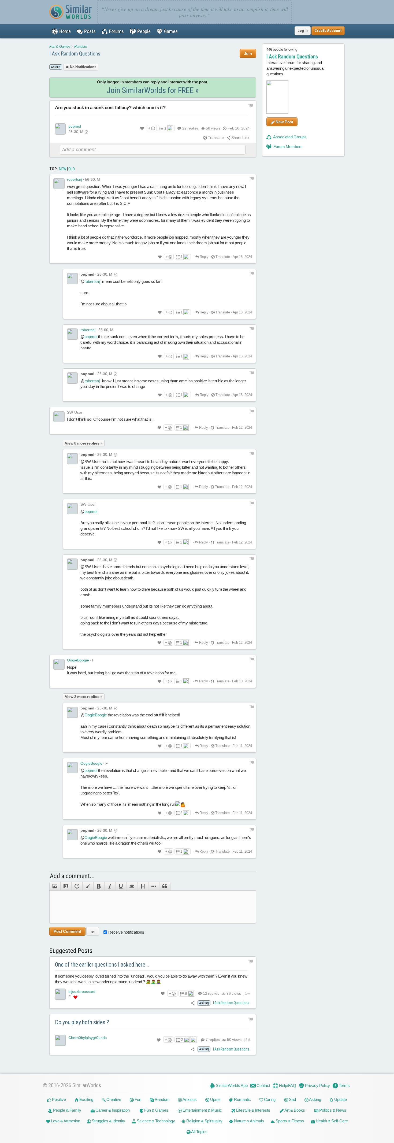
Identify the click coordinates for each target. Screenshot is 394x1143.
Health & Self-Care (331, 1121)
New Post (284, 122)
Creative (113, 1099)
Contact (263, 1085)
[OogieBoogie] (59, 664)
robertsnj (74, 179)
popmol (74, 126)
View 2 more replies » (83, 696)
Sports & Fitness (289, 1121)
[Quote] (164, 886)
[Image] (54, 886)
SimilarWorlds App (231, 1085)
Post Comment (67, 931)
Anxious (189, 1099)
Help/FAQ (287, 1085)
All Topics (199, 1131)
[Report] (252, 178)
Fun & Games (59, 47)
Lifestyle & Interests (252, 1110)
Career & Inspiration (112, 1110)
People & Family (66, 1110)
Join (248, 53)
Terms (344, 1085)
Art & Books (294, 1110)
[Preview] (92, 931)
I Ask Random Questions (74, 53)
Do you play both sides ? (82, 1022)
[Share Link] (193, 1003)
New (62, 169)
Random (80, 47)
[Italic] (109, 886)
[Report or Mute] (250, 105)
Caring (269, 1099)
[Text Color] (87, 886)
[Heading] (142, 886)
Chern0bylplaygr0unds (87, 1037)
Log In (303, 30)
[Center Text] (131, 886)
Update (340, 1099)
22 (190, 128)
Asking (314, 1099)
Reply (204, 257)
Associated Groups (290, 137)
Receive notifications (126, 932)
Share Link (240, 137)
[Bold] (98, 886)
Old (71, 169)
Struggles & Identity (108, 1121)
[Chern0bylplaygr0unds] (60, 1040)
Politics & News (332, 1110)
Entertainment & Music (202, 1110)
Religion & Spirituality (203, 1121)
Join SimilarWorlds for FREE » (153, 90)
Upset (215, 1099)
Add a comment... (72, 876)
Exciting (86, 1099)
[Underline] (120, 886)
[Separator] (153, 886)
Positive (58, 1099)
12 (210, 993)
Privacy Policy (317, 1085)
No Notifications (82, 67)
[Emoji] (76, 886)
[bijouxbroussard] (60, 994)
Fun (137, 1099)
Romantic (242, 1099)
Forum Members (288, 146)
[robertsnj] (59, 183)
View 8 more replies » (83, 443)
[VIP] (75, 997)
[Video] (65, 886)
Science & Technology (155, 1121)
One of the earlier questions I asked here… (102, 964)
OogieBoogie (78, 660)
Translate (215, 137)
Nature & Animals (248, 1121)
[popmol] (60, 129)
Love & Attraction (65, 1121)
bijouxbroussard (81, 991)
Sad (292, 1099)
